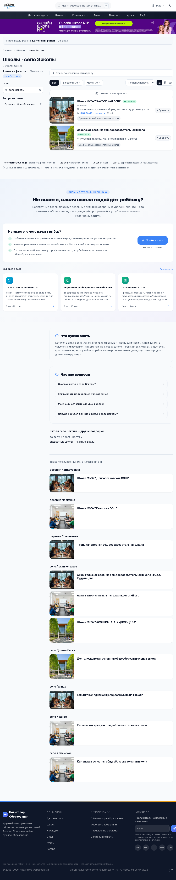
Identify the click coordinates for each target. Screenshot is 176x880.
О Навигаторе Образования (107, 818)
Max (162, 847)
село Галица (58, 686)
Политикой (156, 840)
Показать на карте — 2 (113, 93)
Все (54, 82)
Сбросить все (36, 71)
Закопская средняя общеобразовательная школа (111, 130)
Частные (92, 82)
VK (137, 847)
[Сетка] (165, 82)
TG (154, 847)
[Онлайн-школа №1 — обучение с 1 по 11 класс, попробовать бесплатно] (88, 26)
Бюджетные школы (61, 441)
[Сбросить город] (40, 90)
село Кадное (58, 716)
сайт (112, 113)
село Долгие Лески (62, 650)
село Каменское (61, 753)
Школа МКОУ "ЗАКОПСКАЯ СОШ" (99, 101)
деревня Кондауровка (65, 469)
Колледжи (78, 15)
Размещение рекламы (104, 830)
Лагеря (113, 15)
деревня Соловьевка (64, 536)
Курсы (130, 15)
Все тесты (165, 269)
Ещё (142, 15)
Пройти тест (155, 240)
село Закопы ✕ (12, 76)
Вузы (97, 15)
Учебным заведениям (104, 824)
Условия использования (93, 864)
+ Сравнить (163, 110)
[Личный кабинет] (169, 5)
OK (145, 847)
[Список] (159, 82)
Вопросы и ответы (102, 836)
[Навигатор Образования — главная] (9, 6)
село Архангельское (63, 566)
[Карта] (170, 82)
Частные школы (85, 441)
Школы (58, 15)
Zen (170, 847)
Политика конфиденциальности (62, 864)
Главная (7, 50)
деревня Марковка (62, 500)
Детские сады (37, 15)
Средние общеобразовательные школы (99, 118)
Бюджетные (70, 82)
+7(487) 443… (92, 113)
